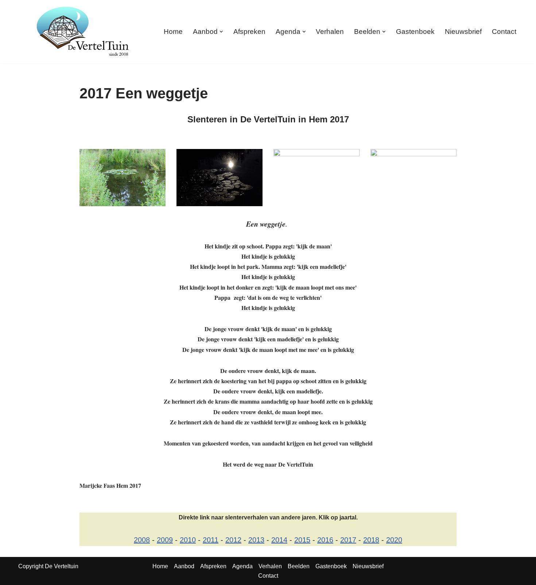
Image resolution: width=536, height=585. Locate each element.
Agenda (242, 566)
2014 (279, 540)
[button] (221, 32)
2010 (188, 540)
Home (173, 31)
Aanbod (184, 566)
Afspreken (249, 31)
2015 (302, 540)
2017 (348, 540)
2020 (394, 540)
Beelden (299, 566)
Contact (504, 31)
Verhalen (330, 31)
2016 (325, 540)
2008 (142, 540)
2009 (165, 540)
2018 (371, 540)
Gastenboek (415, 31)
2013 (256, 540)
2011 (210, 540)
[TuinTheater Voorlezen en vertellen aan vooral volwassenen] (82, 32)
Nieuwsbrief (463, 31)
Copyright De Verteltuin (48, 566)
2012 (233, 540)
